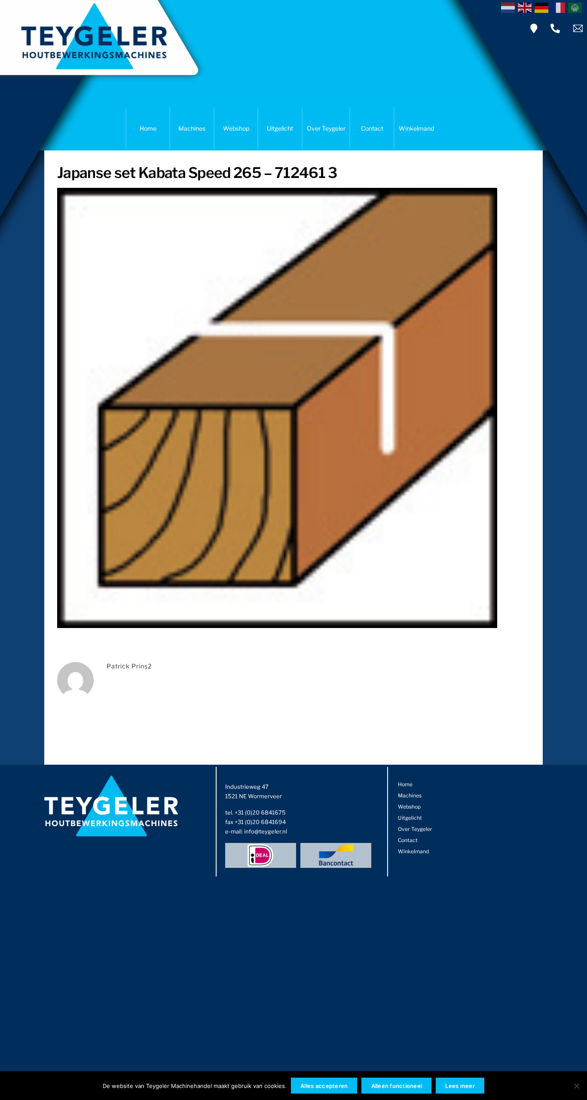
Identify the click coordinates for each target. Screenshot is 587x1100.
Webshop (236, 128)
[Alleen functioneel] (576, 1086)
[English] (526, 6)
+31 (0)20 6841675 (260, 812)
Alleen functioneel (396, 1085)
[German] (543, 6)
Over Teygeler (326, 128)
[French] (559, 6)
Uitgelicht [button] (280, 128)
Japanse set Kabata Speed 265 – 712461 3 (197, 172)
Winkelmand (416, 128)
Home (148, 128)
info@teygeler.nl (265, 831)
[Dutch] (509, 6)
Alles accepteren (324, 1085)
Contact (372, 128)
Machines (191, 128)
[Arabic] (576, 6)
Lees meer (459, 1085)
